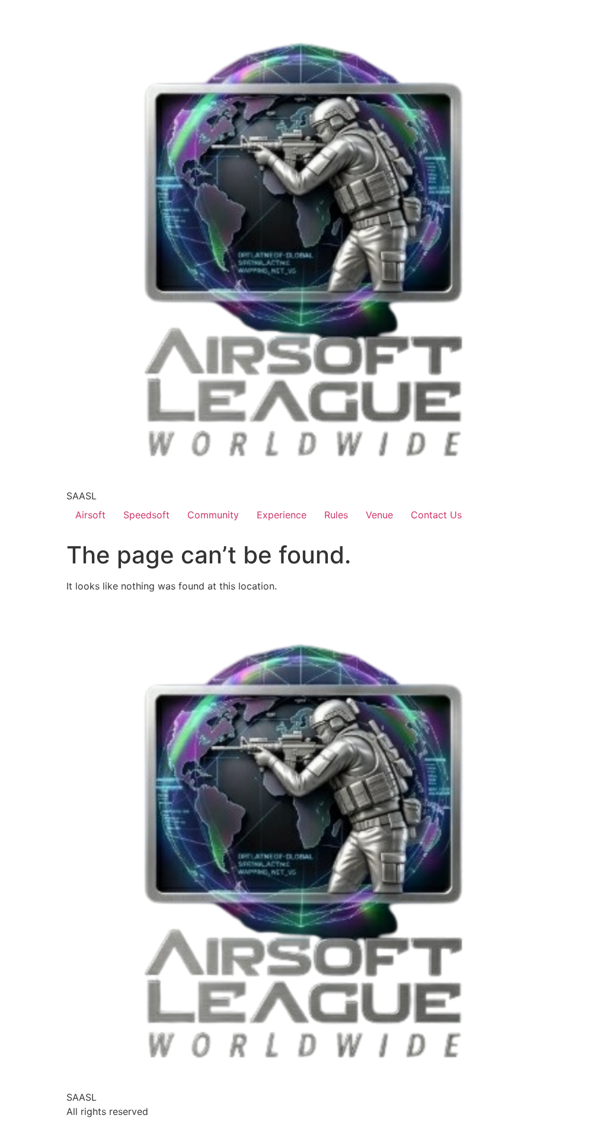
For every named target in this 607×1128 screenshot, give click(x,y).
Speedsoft (146, 515)
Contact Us (436, 515)
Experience (281, 515)
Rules (336, 515)
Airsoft (90, 515)
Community (213, 515)
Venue (379, 515)
